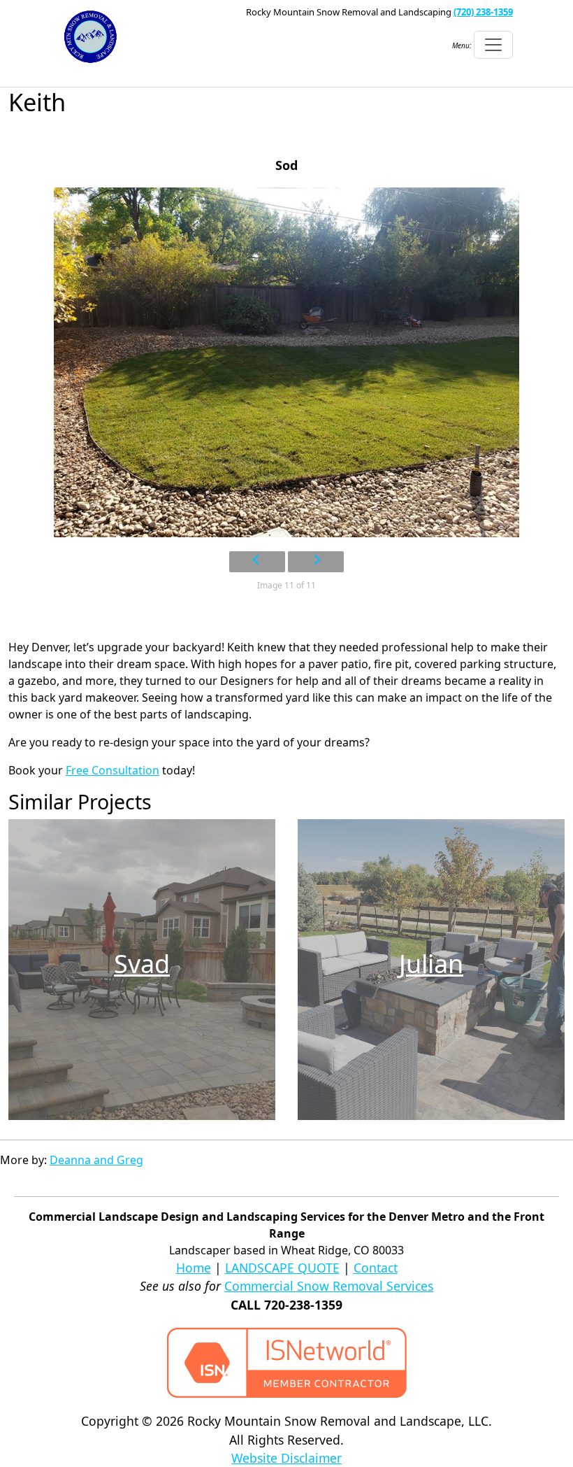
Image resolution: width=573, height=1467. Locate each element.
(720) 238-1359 (483, 12)
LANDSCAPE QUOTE (282, 1267)
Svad (142, 964)
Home (193, 1267)
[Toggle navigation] (493, 45)
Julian (431, 964)
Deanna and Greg (96, 1160)
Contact (376, 1267)
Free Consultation (112, 770)
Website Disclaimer (286, 1458)
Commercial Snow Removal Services (328, 1285)
